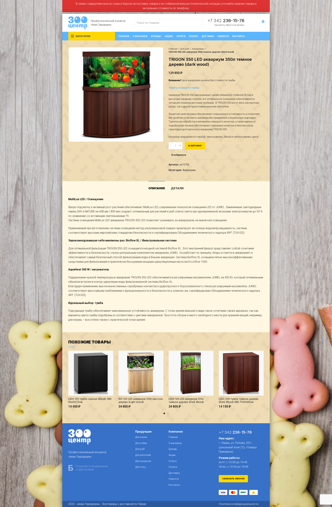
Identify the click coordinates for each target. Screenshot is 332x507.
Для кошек (141, 437)
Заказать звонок (233, 478)
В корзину (195, 145)
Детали (177, 188)
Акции (172, 455)
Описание (156, 188)
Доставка (174, 473)
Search (197, 23)
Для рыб (184, 48)
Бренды (173, 449)
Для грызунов (143, 461)
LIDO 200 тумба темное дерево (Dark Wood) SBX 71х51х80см (239, 400)
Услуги (173, 461)
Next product (262, 50)
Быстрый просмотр (110, 356)
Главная (173, 48)
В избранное (178, 155)
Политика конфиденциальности (238, 504)
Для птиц (140, 467)
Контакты (174, 485)
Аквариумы (198, 48)
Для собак (141, 443)
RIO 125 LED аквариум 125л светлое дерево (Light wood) (140, 400)
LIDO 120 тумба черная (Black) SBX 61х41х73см (90, 400)
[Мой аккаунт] (255, 22)
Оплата (173, 467)
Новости (174, 478)
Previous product (255, 50)
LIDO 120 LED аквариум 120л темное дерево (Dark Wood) (186, 400)
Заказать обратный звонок (229, 25)
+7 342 (225, 20)
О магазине (175, 443)
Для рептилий (143, 455)
